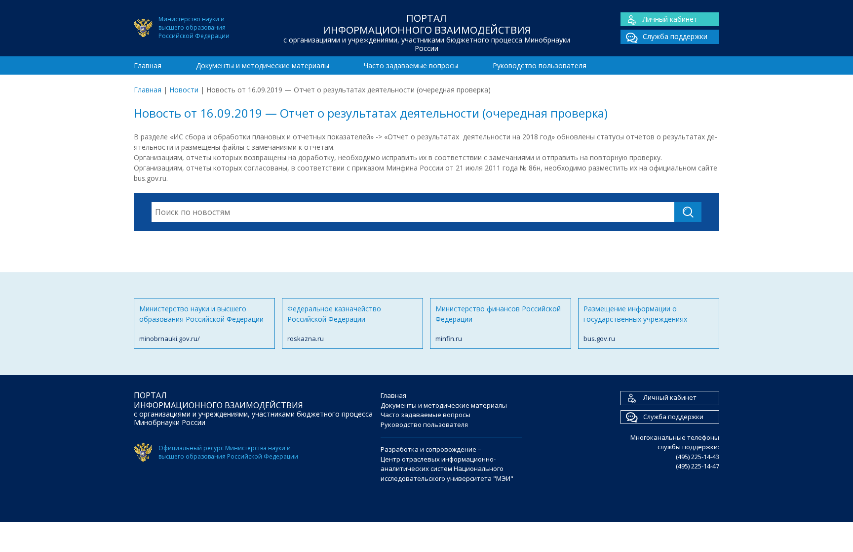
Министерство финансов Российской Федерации (498, 323)
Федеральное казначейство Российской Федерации (334, 323)
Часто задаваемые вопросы (411, 65)
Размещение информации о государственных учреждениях (635, 323)
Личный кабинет (670, 19)
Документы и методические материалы (262, 65)
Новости (183, 89)
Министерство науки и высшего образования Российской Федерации (201, 323)
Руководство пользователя (539, 65)
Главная (147, 65)
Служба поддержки (675, 36)
